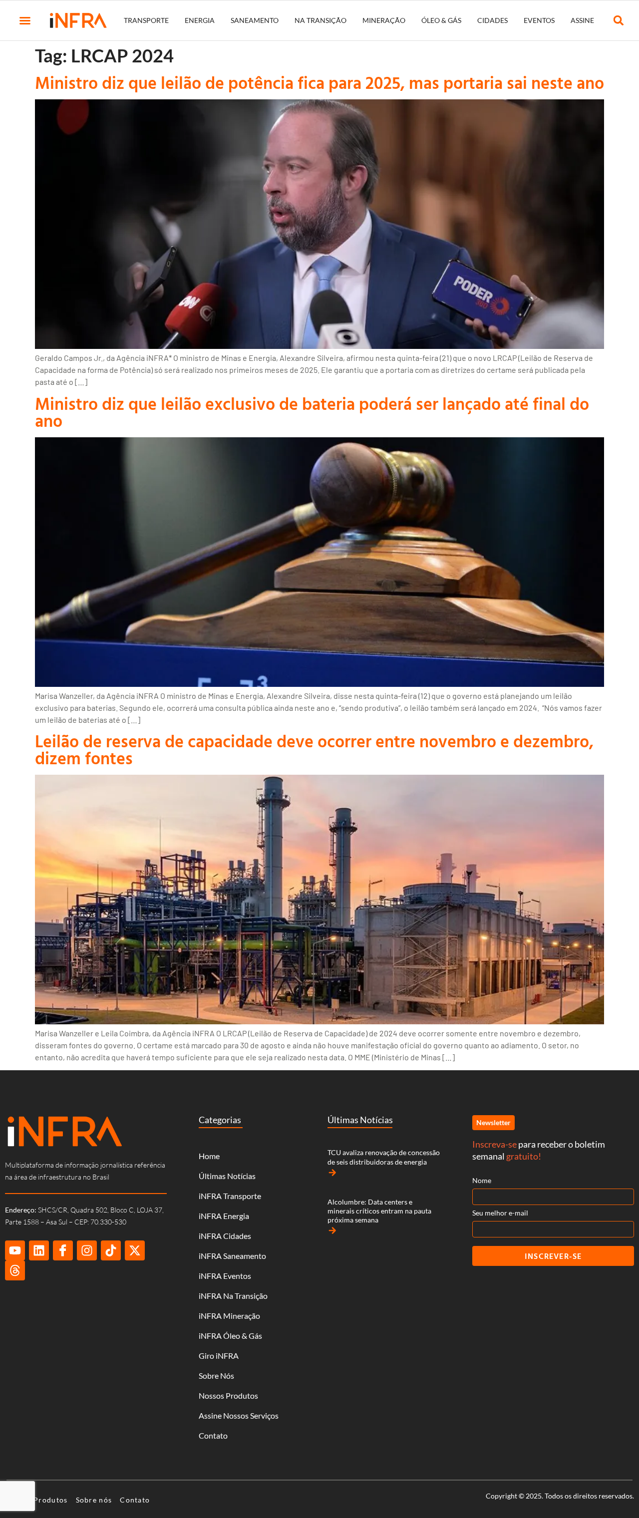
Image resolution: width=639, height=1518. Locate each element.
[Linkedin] (39, 1250)
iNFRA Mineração (229, 1315)
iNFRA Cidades (225, 1235)
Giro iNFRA (219, 1355)
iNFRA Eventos (225, 1275)
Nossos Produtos (228, 1395)
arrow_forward (332, 1173)
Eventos (539, 20)
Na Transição (320, 20)
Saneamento (255, 20)
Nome (481, 1180)
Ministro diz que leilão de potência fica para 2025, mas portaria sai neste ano (319, 82)
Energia (200, 20)
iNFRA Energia (224, 1215)
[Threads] (15, 1270)
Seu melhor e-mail (500, 1213)
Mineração (383, 20)
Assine (582, 20)
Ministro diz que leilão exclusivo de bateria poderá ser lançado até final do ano (312, 412)
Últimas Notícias (227, 1176)
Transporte (146, 20)
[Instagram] (87, 1250)
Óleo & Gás (441, 20)
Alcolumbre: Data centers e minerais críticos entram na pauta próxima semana (379, 1211)
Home (209, 1156)
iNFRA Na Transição (233, 1295)
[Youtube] (15, 1250)
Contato (213, 1435)
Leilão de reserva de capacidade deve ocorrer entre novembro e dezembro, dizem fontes (314, 749)
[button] (25, 20)
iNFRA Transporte (230, 1196)
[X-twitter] (135, 1250)
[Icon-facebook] (63, 1250)
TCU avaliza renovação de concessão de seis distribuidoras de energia (383, 1157)
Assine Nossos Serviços (239, 1415)
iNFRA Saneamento (232, 1255)
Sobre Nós (216, 1375)
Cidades (492, 20)
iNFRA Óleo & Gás (230, 1335)
